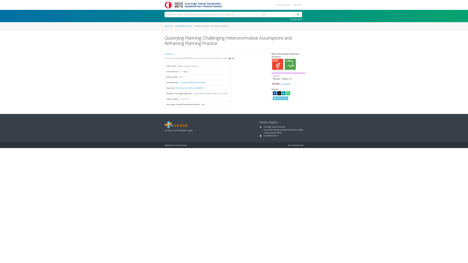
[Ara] (298, 14)
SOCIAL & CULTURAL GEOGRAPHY (190, 88)
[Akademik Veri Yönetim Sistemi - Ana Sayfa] (174, 5)
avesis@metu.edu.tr (271, 136)
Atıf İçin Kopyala (281, 98)
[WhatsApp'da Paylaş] (288, 93)
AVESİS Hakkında (180, 130)
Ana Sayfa (169, 26)
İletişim (190, 130)
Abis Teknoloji (293, 145)
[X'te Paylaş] (279, 93)
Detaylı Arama (296, 19)
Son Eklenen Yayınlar (183, 26)
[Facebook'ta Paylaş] (275, 93)
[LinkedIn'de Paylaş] (284, 93)
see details (286, 84)
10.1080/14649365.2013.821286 (192, 82)
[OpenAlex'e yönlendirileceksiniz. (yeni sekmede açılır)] (233, 58)
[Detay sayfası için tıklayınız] (278, 64)
